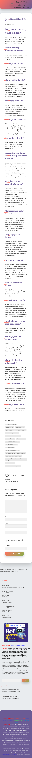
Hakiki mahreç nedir (20, 427)
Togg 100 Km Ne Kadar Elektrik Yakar (16, 476)
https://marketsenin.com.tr (7, 571)
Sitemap (16, 571)
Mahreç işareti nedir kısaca (11, 444)
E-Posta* (6, 523)
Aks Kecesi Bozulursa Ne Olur (8, 689)
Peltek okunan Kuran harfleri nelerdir (13, 456)
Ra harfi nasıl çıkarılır (10, 463)
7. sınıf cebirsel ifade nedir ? (8, 584)
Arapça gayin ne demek (11, 424)
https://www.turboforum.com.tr (8, 569)
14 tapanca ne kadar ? (6, 602)
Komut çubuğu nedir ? (6, 595)
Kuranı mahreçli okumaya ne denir (13, 436)
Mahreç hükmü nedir (21, 438)
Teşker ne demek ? (6, 599)
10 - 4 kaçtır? (8, 545)
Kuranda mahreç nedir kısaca (12, 433)
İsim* (6, 516)
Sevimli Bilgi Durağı (21, 4)
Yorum (6, 499)
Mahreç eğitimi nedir (10, 438)
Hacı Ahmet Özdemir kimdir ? (8, 591)
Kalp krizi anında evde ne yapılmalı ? (10, 613)
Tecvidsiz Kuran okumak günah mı (13, 466)
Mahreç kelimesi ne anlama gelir (12, 450)
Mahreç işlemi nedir (10, 447)
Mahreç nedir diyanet (10, 453)
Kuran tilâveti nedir (10, 430)
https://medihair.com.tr (22, 569)
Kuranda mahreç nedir (21, 430)
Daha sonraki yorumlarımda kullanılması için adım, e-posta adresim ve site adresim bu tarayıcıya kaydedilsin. (16, 540)
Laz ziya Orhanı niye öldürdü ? (8, 606)
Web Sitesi (7, 530)
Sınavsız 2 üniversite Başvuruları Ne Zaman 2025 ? (13, 587)
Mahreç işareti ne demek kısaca (12, 441)
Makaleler (11, 420)
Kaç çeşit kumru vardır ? (7, 617)
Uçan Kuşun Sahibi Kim (12, 481)
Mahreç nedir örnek (21, 453)
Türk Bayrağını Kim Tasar (7, 693)
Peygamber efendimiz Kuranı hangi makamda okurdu (15, 459)
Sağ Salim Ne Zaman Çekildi (8, 698)
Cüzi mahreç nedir (9, 427)
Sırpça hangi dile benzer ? (7, 610)
